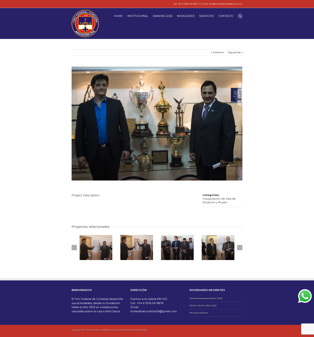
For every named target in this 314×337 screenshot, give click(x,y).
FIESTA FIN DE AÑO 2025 (203, 305)
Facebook (72, 3)
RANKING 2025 (162, 16)
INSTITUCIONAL (137, 16)
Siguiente (234, 52)
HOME (118, 16)
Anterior (218, 52)
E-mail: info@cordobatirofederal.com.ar (221, 3)
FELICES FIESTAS (199, 313)
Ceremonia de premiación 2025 (206, 298)
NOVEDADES (186, 16)
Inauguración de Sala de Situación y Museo (219, 200)
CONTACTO (225, 16)
